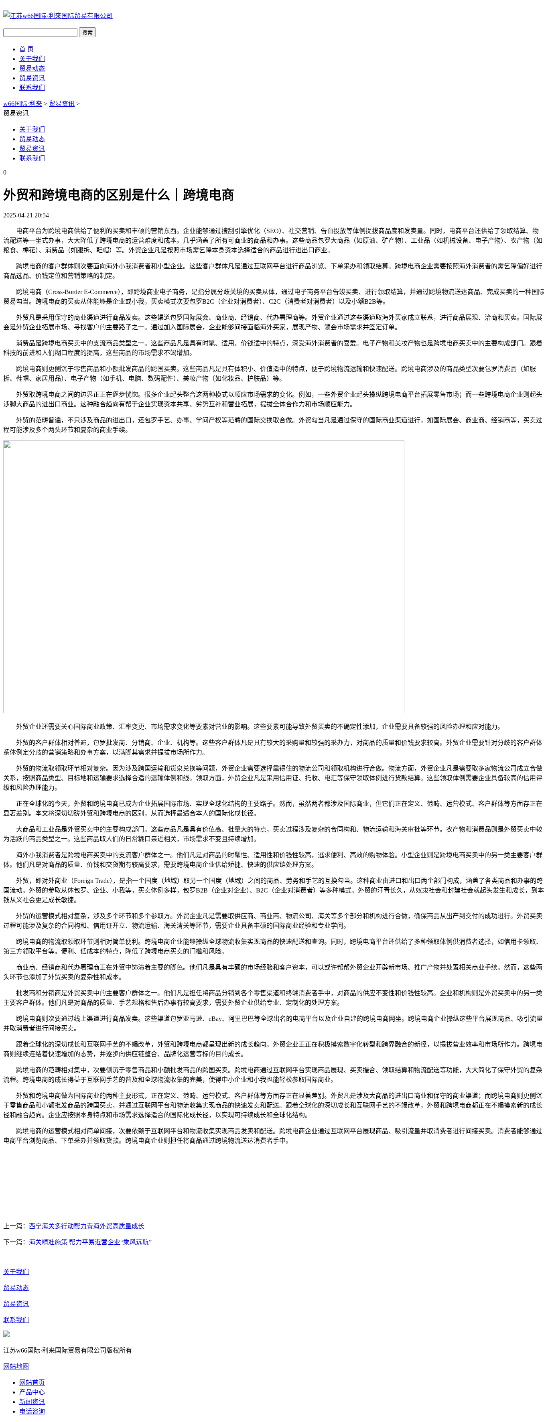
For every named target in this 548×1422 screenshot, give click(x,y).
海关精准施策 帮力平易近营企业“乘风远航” (90, 1242)
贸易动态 (32, 68)
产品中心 (32, 1392)
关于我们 (32, 58)
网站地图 (16, 1366)
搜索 (87, 33)
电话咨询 (32, 1411)
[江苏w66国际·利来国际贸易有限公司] (58, 15)
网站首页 (32, 1382)
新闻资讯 (32, 1401)
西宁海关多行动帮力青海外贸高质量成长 (86, 1226)
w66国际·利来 (22, 103)
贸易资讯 (32, 78)
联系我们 (32, 87)
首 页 (26, 49)
